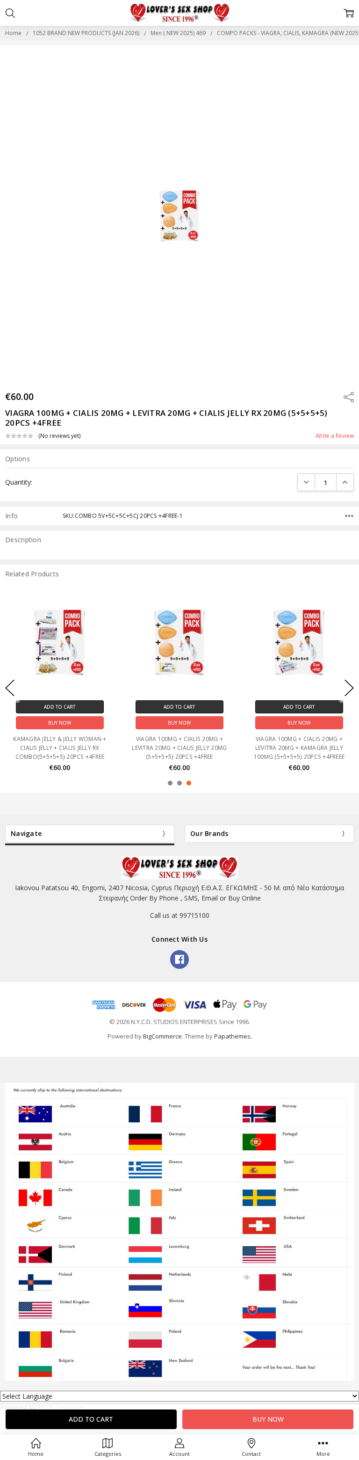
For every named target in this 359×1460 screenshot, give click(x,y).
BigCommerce (162, 1036)
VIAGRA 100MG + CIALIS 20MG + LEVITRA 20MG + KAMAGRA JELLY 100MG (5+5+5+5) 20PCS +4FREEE (299, 748)
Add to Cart (59, 707)
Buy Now (59, 722)
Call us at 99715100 (179, 915)
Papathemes (232, 1036)
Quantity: (18, 482)
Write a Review (335, 436)
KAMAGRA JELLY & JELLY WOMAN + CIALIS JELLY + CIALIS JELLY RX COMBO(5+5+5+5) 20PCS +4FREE (59, 748)
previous (10, 688)
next (349, 688)
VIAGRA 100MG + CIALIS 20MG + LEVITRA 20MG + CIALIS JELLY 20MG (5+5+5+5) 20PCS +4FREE (179, 748)
